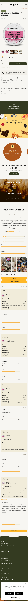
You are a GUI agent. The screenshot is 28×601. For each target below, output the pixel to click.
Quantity (2, 60)
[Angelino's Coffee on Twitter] (4, 580)
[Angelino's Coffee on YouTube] (12, 580)
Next (26, 8)
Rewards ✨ (3, 548)
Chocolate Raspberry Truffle (11, 296)
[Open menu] (1, 4)
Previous (22, 8)
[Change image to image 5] (20, 52)
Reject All (9, 593)
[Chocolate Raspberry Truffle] (14, 35)
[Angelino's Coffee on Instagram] (8, 580)
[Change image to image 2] (7, 52)
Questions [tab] (12, 275)
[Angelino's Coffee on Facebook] (1, 580)
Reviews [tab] (4, 275)
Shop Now (22, 1)
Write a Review (17, 282)
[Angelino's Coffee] (14, 4)
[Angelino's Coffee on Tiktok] (10, 580)
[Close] (25, 583)
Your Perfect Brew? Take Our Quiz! (7, 545)
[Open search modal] (4, 4)
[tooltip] (20, 217)
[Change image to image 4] (16, 52)
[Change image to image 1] (3, 52)
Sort (17, 286)
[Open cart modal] (26, 4)
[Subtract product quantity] (2, 63)
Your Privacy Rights (14, 597)
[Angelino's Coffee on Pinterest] (6, 580)
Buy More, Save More (5, 543)
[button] (20, 18)
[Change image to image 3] (12, 52)
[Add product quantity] (7, 63)
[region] (14, 591)
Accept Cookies (19, 593)
